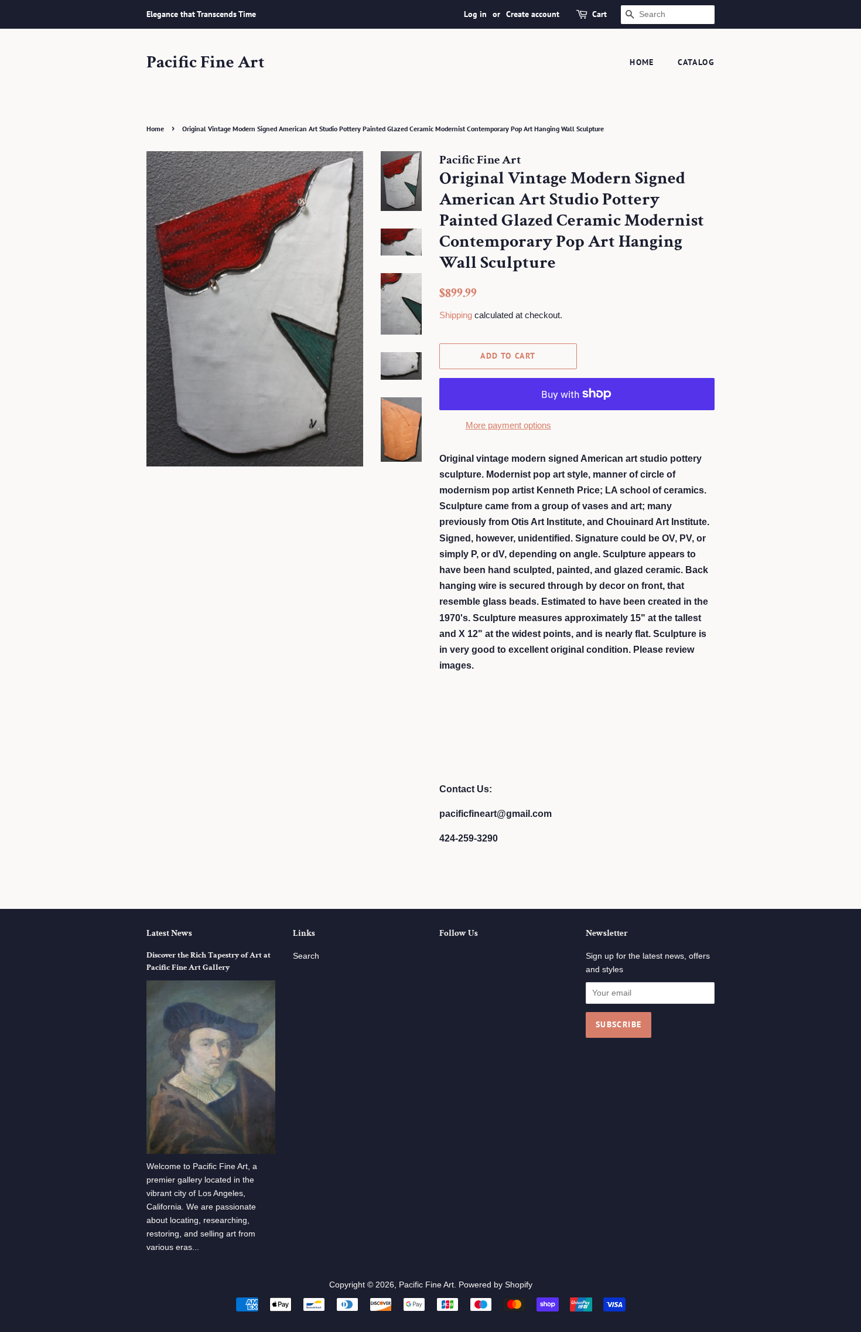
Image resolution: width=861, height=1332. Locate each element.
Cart (599, 14)
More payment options (508, 425)
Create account (532, 14)
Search (306, 956)
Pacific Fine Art (205, 62)
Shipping (455, 315)
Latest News (169, 933)
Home (642, 62)
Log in (475, 14)
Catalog (696, 62)
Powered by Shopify (495, 1284)
